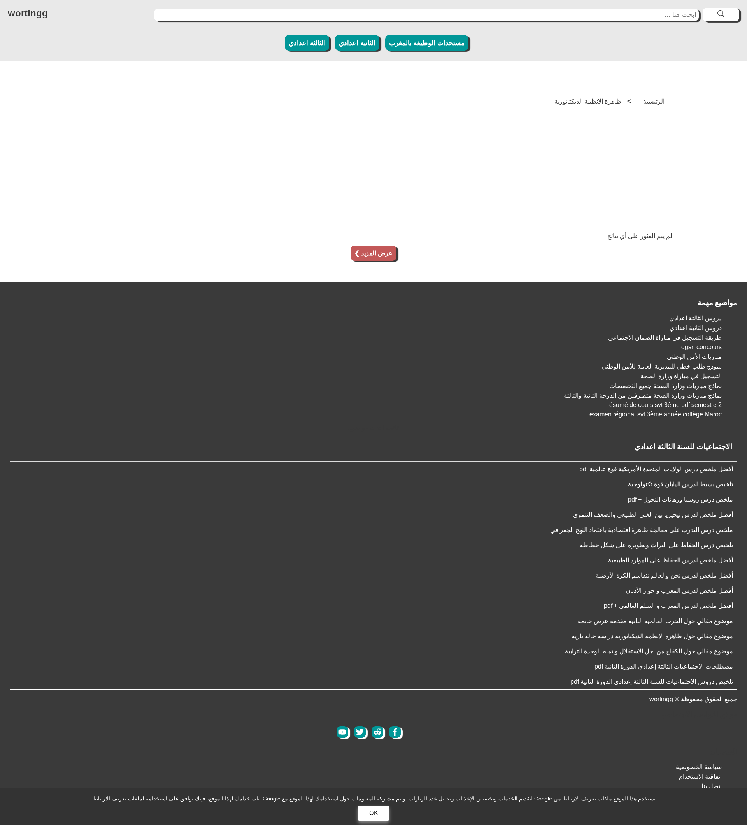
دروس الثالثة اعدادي (695, 318)
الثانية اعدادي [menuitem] (357, 43)
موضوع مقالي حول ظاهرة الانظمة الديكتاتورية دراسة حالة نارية (652, 636)
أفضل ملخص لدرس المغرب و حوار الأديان (679, 590)
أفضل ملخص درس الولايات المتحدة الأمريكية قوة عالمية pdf (656, 469)
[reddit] (377, 732)
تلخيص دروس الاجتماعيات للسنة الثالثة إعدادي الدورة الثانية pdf (651, 681)
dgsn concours (701, 347)
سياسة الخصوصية (699, 767)
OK (373, 813)
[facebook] (395, 732)
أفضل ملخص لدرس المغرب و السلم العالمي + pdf (668, 605)
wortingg (661, 699)
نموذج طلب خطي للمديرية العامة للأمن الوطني (661, 366)
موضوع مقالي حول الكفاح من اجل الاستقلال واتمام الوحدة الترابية (649, 651)
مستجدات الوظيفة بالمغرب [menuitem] (427, 43)
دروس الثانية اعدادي (696, 328)
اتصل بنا (711, 786)
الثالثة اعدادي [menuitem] (307, 43)
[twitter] (360, 732)
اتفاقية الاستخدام (700, 776)
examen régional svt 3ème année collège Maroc (655, 414)
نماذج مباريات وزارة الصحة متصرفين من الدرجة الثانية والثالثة (643, 395)
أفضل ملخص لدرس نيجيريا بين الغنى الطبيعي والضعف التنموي (653, 514)
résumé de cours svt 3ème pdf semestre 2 (664, 405)
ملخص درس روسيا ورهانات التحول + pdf (680, 499)
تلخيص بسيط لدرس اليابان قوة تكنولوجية (680, 484)
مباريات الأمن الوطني (694, 356)
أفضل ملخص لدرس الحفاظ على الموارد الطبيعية (670, 560)
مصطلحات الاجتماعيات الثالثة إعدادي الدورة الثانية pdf (663, 666)
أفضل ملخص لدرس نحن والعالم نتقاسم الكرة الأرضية (664, 575)
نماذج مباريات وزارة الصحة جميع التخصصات (665, 386)
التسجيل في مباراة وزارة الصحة (681, 376)
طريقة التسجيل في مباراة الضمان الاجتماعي (665, 337)
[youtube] (342, 732)
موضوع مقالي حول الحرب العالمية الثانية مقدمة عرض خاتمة (655, 621)
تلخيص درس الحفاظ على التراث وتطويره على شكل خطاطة (656, 545)
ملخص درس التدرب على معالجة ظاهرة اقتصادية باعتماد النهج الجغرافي (641, 530)
